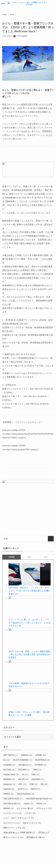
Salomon (8, 789)
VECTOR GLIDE (11, 804)
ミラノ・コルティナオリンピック (18, 818)
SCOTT (22, 789)
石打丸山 (43, 833)
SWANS (8, 794)
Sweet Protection (25, 794)
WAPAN (8, 808)
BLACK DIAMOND (22, 760)
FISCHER (24, 770)
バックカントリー (12, 813)
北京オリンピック (32, 823)
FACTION (9, 770)
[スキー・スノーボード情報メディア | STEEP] (28, 3)
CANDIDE (9, 765)
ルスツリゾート (11, 823)
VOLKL (28, 804)
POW (33, 784)
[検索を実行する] (51, 538)
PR (44, 784)
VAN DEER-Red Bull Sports (39, 799)
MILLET (23, 779)
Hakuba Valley (11, 774)
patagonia (9, 784)
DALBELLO (25, 765)
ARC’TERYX (10, 755)
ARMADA (26, 755)
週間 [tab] (29, 557)
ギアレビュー (44, 808)
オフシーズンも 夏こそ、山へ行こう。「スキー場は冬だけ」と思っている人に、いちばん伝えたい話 (29, 622)
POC (22, 784)
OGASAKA (38, 779)
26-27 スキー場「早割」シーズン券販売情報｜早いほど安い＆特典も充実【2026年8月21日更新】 (29, 654)
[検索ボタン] (52, 3)
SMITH (35, 789)
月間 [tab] (45, 557)
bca (6, 760)
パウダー (30, 813)
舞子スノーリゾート (13, 837)
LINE (35, 774)
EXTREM (40, 765)
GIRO (37, 770)
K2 (25, 774)
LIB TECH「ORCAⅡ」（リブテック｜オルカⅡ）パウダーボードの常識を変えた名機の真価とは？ (29, 591)
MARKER (9, 779)
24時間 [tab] (11, 557)
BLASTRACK (42, 760)
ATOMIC (41, 755)
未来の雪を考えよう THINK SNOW (19, 833)
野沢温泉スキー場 (36, 837)
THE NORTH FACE (13, 799)
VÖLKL (41, 804)
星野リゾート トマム (14, 828)
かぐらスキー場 (25, 808)
